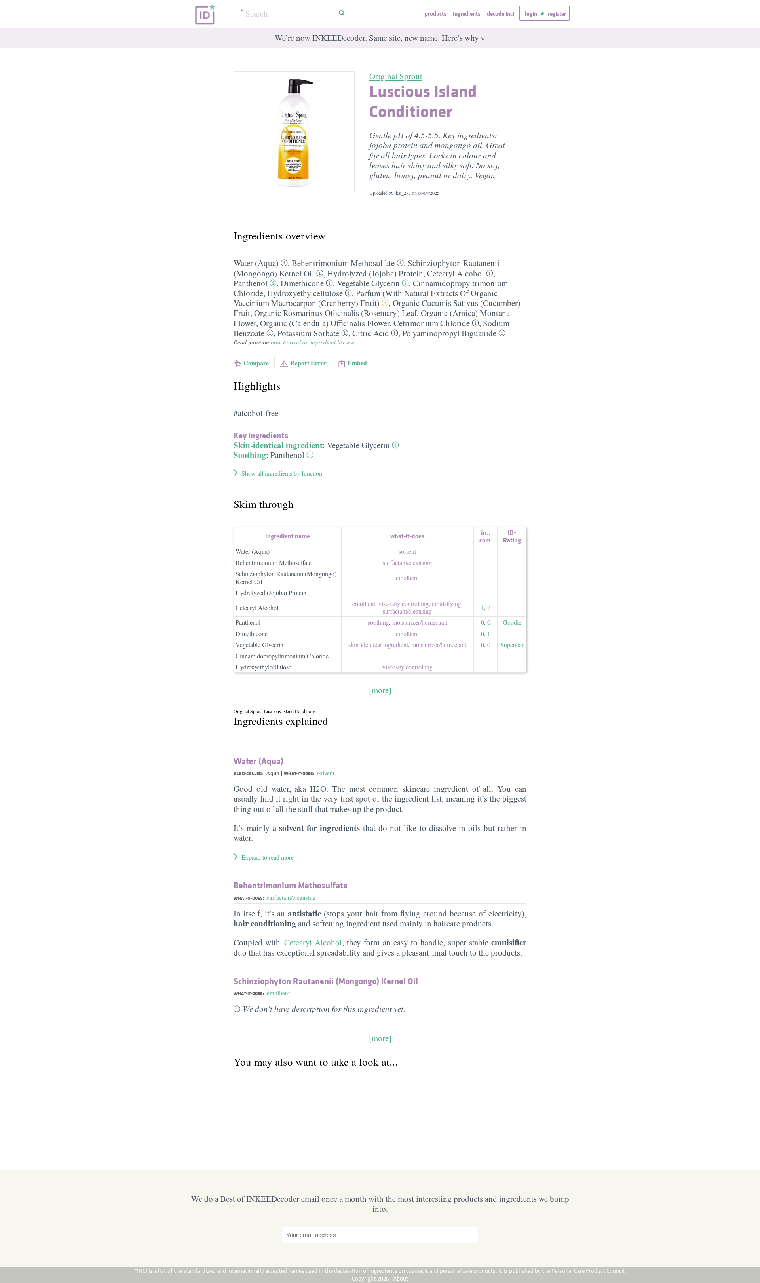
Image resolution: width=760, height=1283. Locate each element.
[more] (380, 690)
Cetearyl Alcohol (455, 273)
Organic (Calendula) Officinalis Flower (325, 323)
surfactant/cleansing (291, 897)
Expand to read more (267, 857)
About (400, 1278)
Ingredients (466, 14)
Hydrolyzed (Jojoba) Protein (375, 273)
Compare (256, 362)
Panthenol (251, 283)
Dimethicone (302, 283)
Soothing (250, 455)
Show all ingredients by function (281, 473)
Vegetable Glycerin (368, 283)
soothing (378, 622)
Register (557, 14)
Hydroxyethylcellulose (305, 292)
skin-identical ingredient (378, 645)
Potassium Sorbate (308, 332)
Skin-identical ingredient (278, 445)
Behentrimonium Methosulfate (343, 262)
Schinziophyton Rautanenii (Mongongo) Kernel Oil (286, 577)
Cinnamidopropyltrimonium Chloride (282, 656)
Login (531, 14)
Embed (357, 362)
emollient (407, 577)
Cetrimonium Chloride (431, 323)
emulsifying (446, 603)
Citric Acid (370, 332)
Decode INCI (500, 14)
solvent (407, 551)
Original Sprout (395, 76)
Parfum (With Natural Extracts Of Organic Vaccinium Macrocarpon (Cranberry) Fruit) (366, 297)
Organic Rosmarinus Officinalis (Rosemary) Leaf (335, 312)
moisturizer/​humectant (419, 622)
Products (435, 14)
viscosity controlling (403, 603)
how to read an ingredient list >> (313, 342)
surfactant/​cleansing (407, 562)
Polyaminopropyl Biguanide (449, 332)
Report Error (308, 362)
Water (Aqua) (256, 262)
